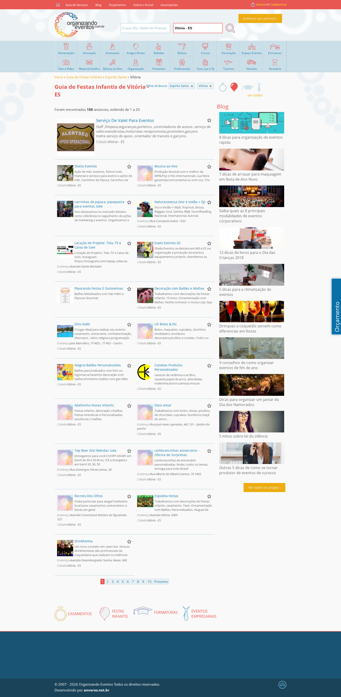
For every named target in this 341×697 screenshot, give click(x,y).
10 (149, 581)
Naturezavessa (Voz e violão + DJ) (179, 202)
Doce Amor (162, 405)
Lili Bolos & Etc (165, 324)
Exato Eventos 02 (167, 243)
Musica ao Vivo (165, 166)
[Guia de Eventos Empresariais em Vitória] (259, 87)
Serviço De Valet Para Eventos (125, 120)
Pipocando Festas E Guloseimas (98, 288)
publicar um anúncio (259, 18)
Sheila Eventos (85, 166)
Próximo (161, 581)
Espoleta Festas (166, 496)
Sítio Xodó (82, 324)
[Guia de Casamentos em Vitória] (223, 87)
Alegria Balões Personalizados (97, 365)
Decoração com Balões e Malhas (179, 288)
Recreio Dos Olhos (88, 496)
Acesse (260, 4)
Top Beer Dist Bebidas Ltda (95, 450)
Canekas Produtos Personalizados (168, 367)
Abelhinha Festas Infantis (94, 405)
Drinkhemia (83, 541)
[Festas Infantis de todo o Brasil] (191, 86)
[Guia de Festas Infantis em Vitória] (234, 87)
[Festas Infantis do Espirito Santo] (210, 86)
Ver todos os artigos (263, 487)
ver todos (255, 95)
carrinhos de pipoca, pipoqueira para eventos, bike (99, 204)
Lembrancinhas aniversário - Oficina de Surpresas (176, 452)
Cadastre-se (278, 4)
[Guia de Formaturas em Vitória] (248, 87)
